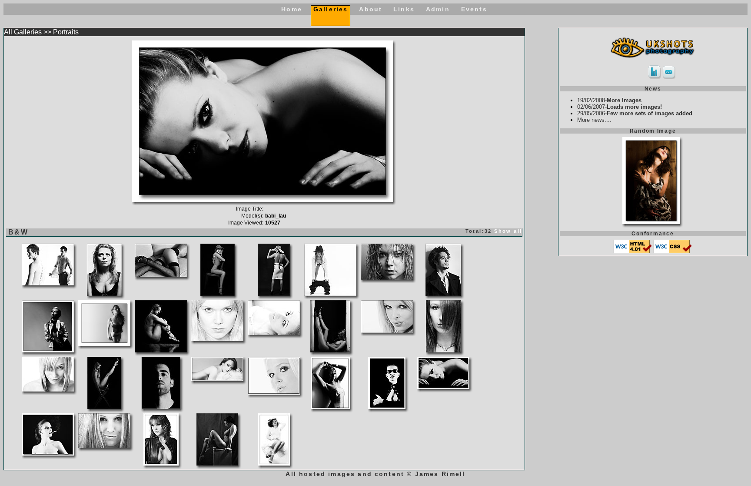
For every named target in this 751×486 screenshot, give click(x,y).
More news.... (594, 120)
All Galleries (23, 32)
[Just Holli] (274, 392)
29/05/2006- (634, 113)
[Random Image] (651, 221)
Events (474, 9)
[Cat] (104, 343)
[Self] (160, 406)
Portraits (66, 32)
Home (291, 9)
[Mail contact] (669, 77)
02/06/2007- (619, 107)
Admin (438, 9)
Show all (508, 231)
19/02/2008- (609, 100)
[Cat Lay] (217, 378)
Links (404, 9)
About (370, 9)
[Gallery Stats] (654, 77)
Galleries (330, 9)
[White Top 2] (274, 463)
